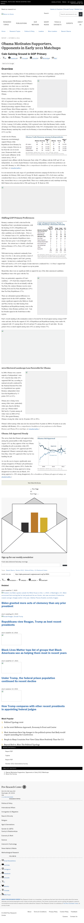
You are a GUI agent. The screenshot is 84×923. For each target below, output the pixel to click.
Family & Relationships (9, 831)
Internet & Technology (9, 844)
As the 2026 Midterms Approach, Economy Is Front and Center (30, 727)
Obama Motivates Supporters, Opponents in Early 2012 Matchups (27, 772)
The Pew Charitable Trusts (70, 903)
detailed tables (15, 168)
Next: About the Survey (34, 483)
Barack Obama (10, 570)
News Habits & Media (9, 848)
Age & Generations (8, 824)
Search (46, 13)
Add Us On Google (8, 63)
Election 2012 (20, 570)
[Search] (80, 14)
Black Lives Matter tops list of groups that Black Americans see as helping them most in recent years (34, 651)
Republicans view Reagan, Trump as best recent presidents (31, 623)
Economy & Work (7, 836)
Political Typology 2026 (13, 722)
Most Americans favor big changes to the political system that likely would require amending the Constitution (34, 733)
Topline (7, 755)
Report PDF (9, 751)
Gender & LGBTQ (7, 829)
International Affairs (8, 807)
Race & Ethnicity (7, 816)
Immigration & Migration (10, 812)
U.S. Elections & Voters (41, 570)
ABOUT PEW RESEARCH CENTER (11, 899)
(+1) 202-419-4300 (7, 797)
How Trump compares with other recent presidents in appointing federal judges (33, 707)
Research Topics (7, 23)
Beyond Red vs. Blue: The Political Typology (22, 744)
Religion (4, 820)
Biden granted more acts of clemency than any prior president (34, 604)
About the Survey (11, 774)
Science (4, 840)
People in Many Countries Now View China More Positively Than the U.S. (34, 739)
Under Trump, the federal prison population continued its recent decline (28, 679)
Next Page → (34, 494)
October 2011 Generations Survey (16, 764)
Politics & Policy (29, 570)
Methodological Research (10, 852)
